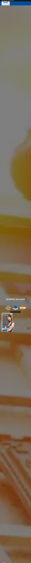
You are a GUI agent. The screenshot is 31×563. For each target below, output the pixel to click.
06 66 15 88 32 (11, 0)
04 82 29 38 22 (4, 0)
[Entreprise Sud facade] (6, 3)
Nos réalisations (15, 311)
